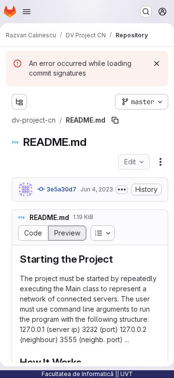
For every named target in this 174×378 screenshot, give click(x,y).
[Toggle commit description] (122, 189)
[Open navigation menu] (26, 11)
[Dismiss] (156, 63)
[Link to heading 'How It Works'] (86, 362)
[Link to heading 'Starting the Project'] (118, 259)
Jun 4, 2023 (96, 189)
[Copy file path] (115, 120)
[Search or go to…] (146, 11)
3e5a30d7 (60, 189)
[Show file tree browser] (19, 102)
